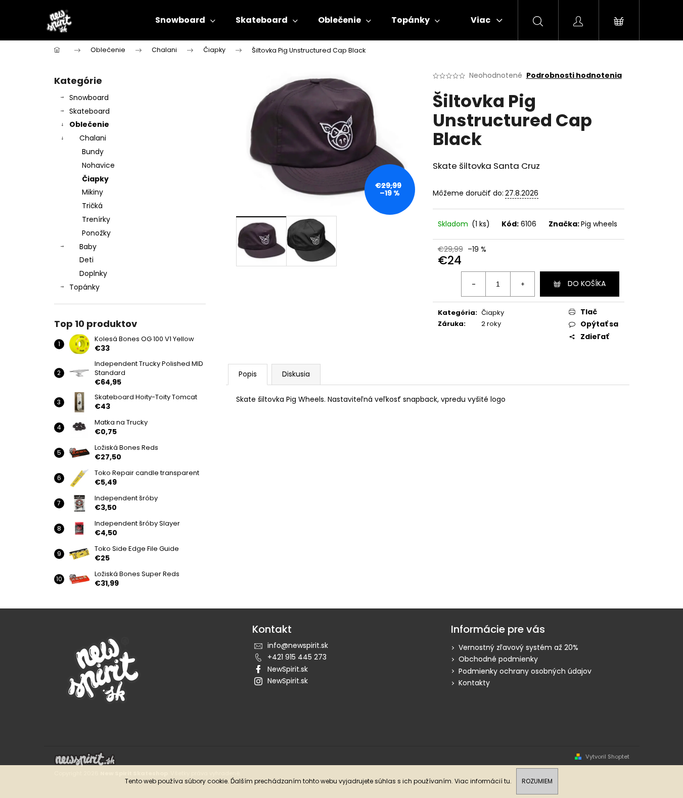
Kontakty (474, 683)
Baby (88, 247)
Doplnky (93, 273)
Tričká (92, 206)
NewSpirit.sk (287, 669)
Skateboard (89, 111)
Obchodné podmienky (498, 659)
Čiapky (95, 179)
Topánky (84, 287)
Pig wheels (599, 224)
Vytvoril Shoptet (607, 757)
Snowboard (89, 97)
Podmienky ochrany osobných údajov (525, 671)
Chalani (92, 138)
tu (507, 781)
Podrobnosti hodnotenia (574, 75)
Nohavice (98, 165)
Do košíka (587, 283)
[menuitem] (185, 20)
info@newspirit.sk (297, 645)
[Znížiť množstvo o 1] (474, 284)
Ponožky (96, 233)
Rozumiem (537, 781)
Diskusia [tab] (296, 374)
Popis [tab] (248, 374)
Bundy (93, 152)
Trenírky (96, 219)
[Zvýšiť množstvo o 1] (522, 284)
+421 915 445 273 (297, 657)
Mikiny (92, 192)
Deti (86, 260)
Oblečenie (89, 124)
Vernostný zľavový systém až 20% (518, 647)
